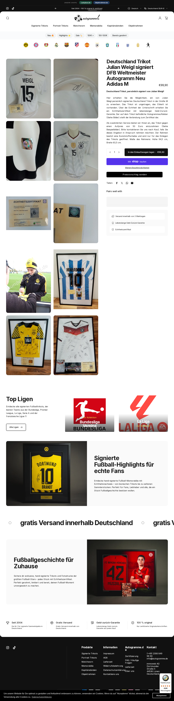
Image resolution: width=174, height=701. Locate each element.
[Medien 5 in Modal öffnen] (28, 213)
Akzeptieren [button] (161, 696)
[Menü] (169, 674)
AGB (105, 657)
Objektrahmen (88, 674)
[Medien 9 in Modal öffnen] (28, 345)
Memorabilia (87, 666)
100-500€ (103, 35)
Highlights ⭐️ (65, 35)
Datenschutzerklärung (114, 670)
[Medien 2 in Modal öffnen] (75, 88)
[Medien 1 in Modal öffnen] (28, 88)
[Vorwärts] (118, 8)
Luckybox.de (85, 3)
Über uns (129, 671)
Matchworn (87, 661)
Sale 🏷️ (79, 35)
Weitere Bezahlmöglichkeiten (137, 168)
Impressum (108, 653)
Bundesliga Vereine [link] (90, 424)
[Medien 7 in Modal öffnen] (28, 279)
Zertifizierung (131, 656)
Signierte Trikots (90, 653)
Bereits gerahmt (119, 35)
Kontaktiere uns (111, 674)
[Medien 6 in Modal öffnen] (75, 213)
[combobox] (135, 8)
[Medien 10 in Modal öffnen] (75, 345)
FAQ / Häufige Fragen (132, 661)
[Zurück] (55, 8)
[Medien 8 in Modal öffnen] (75, 279)
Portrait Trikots (89, 657)
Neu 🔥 (50, 35)
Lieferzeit (107, 661)
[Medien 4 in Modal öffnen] (75, 151)
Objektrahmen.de (101, 3)
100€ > (91, 35)
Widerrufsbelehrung (113, 666)
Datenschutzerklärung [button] (42, 697)
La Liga (143, 421)
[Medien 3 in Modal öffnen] (28, 151)
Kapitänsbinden (89, 670)
